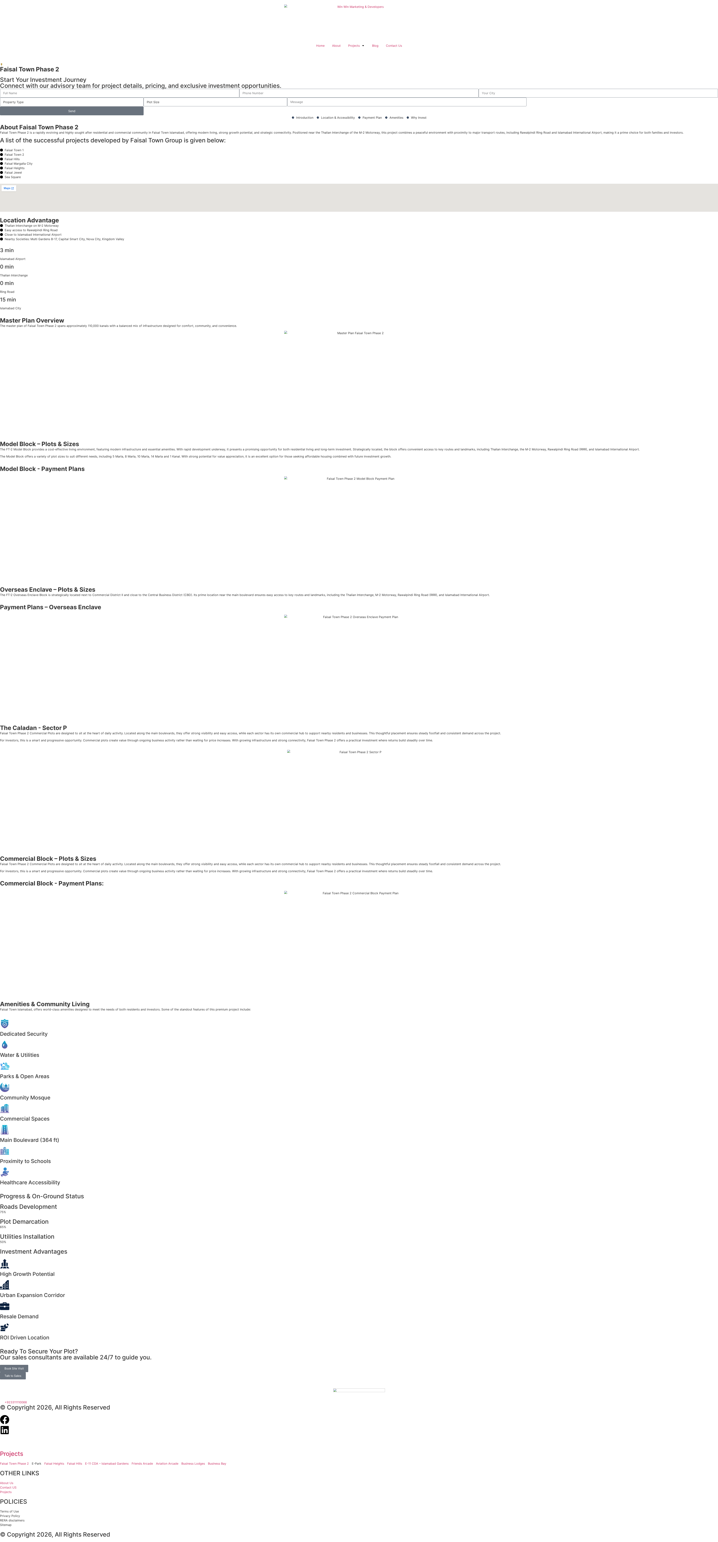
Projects (354, 45)
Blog (375, 45)
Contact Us (394, 45)
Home (320, 45)
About (336, 45)
